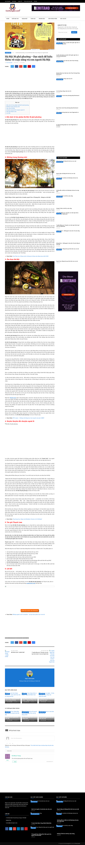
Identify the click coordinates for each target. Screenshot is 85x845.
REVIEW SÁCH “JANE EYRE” (18, 652)
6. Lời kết (8, 113)
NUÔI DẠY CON (15, 18)
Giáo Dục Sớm (59, 61)
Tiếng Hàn (8, 712)
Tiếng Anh (59, 178)
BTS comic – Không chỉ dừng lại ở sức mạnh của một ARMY (28, 418)
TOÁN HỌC (33, 18)
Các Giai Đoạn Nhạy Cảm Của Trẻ (63, 91)
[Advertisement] (29, 79)
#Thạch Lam (25, 637)
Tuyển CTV (20, 1)
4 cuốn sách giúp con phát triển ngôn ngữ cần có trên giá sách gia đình (67, 55)
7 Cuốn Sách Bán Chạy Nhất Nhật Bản (41, 823)
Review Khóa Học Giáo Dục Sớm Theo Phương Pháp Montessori (68, 73)
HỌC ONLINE (7, 1)
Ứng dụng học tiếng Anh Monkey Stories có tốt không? (27, 519)
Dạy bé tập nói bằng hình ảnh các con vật (65, 173)
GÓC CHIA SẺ (63, 18)
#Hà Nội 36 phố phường (10, 637)
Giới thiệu (14, 1)
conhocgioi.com (30, 583)
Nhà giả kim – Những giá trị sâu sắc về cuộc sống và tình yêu (68, 244)
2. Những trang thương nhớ (13, 106)
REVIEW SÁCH (42, 18)
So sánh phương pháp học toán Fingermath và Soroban (66, 125)
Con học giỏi (67, 843)
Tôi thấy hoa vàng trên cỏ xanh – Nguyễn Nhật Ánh (29, 699)
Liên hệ (35, 1)
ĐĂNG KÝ (74, 32)
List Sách (7, 693)
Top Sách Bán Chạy (35, 814)
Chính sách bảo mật (28, 1)
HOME (7, 18)
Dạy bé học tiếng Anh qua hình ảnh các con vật (67, 261)
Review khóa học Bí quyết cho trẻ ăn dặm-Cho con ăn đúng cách (30, 717)
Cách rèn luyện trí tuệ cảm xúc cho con (46, 717)
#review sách (19, 637)
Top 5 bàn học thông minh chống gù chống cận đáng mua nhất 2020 (30, 256)
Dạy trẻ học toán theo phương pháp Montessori (67, 107)
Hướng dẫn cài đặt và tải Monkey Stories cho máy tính (67, 191)
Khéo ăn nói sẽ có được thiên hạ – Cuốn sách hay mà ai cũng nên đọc (12, 699)
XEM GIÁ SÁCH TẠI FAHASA (29, 610)
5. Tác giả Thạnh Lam (11, 111)
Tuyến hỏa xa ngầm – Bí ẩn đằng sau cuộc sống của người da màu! (46, 699)
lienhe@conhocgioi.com (11, 823)
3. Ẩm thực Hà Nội (10, 108)
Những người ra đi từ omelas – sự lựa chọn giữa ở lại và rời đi (29, 614)
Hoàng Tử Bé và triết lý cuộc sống (64, 208)
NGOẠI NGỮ (24, 18)
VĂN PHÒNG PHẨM (52, 18)
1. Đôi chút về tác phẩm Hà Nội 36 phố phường (17, 105)
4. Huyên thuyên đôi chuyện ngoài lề (15, 110)
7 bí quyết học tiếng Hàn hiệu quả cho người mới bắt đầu (12, 717)
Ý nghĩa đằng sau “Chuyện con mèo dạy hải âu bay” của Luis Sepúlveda (68, 225)
